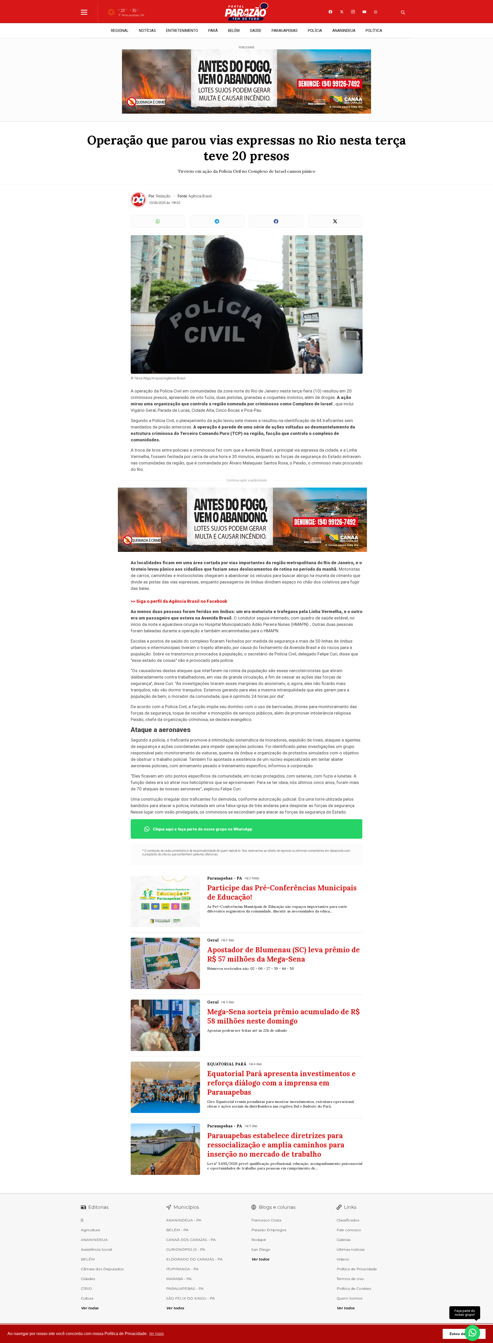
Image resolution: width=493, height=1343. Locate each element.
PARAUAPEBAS (285, 30)
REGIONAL (120, 30)
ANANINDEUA (343, 30)
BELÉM (234, 30)
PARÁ (213, 30)
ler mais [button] (156, 1333)
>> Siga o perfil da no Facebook (179, 601)
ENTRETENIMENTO (182, 30)
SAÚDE (255, 30)
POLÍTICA (374, 30)
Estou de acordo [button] (464, 1334)
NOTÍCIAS (147, 30)
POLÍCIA (315, 30)
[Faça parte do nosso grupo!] (472, 1330)
